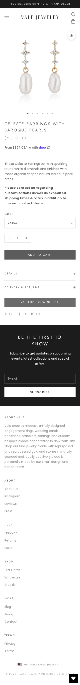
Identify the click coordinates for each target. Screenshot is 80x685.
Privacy (10, 643)
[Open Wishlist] (73, 678)
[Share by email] (38, 314)
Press (8, 511)
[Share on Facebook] (19, 314)
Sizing (8, 614)
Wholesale (12, 577)
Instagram (12, 496)
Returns (10, 540)
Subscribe (40, 392)
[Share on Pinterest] (32, 314)
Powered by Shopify (57, 674)
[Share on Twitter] (25, 314)
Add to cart (40, 255)
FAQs (8, 548)
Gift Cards (12, 570)
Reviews (10, 504)
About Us (11, 489)
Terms (9, 651)
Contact (11, 621)
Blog (7, 606)
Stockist (10, 584)
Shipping (11, 533)
